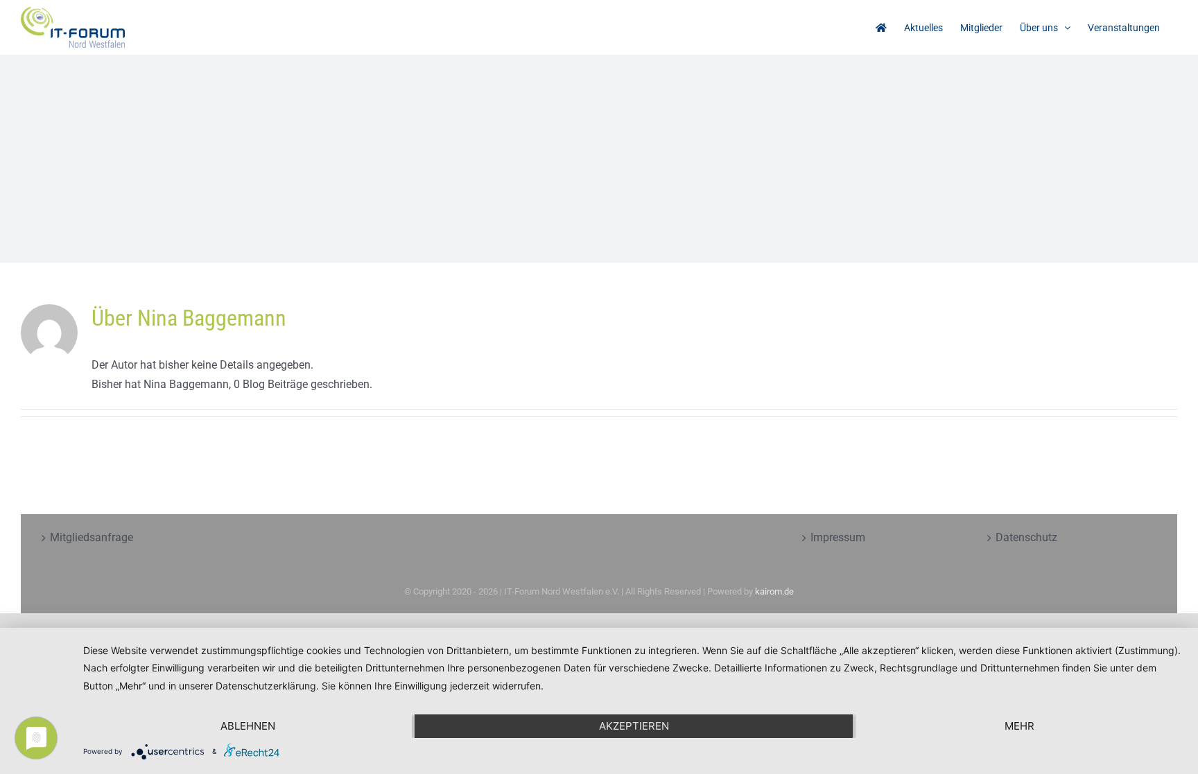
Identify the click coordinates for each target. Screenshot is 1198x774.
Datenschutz (1026, 537)
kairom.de (774, 591)
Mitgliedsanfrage (91, 537)
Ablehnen (247, 725)
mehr (1019, 725)
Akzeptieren (634, 725)
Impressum (837, 537)
